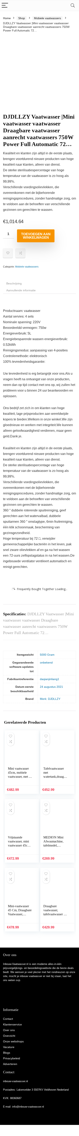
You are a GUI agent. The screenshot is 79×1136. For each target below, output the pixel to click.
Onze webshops (13, 1041)
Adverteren (10, 1064)
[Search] (73, 5)
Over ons (9, 1030)
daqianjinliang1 (49, 679)
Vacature (8, 1047)
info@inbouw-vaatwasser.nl (28, 1106)
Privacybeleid (11, 1058)
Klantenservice (12, 1024)
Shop (21, 18)
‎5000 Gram (47, 654)
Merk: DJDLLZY (50, 698)
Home (7, 18)
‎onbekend (46, 662)
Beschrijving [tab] (14, 283)
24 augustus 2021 (51, 686)
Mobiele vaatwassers (47, 18)
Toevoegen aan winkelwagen (35, 235)
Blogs (6, 1052)
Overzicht (9, 1035)
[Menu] (5, 5)
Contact (8, 1018)
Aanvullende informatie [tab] (21, 290)
